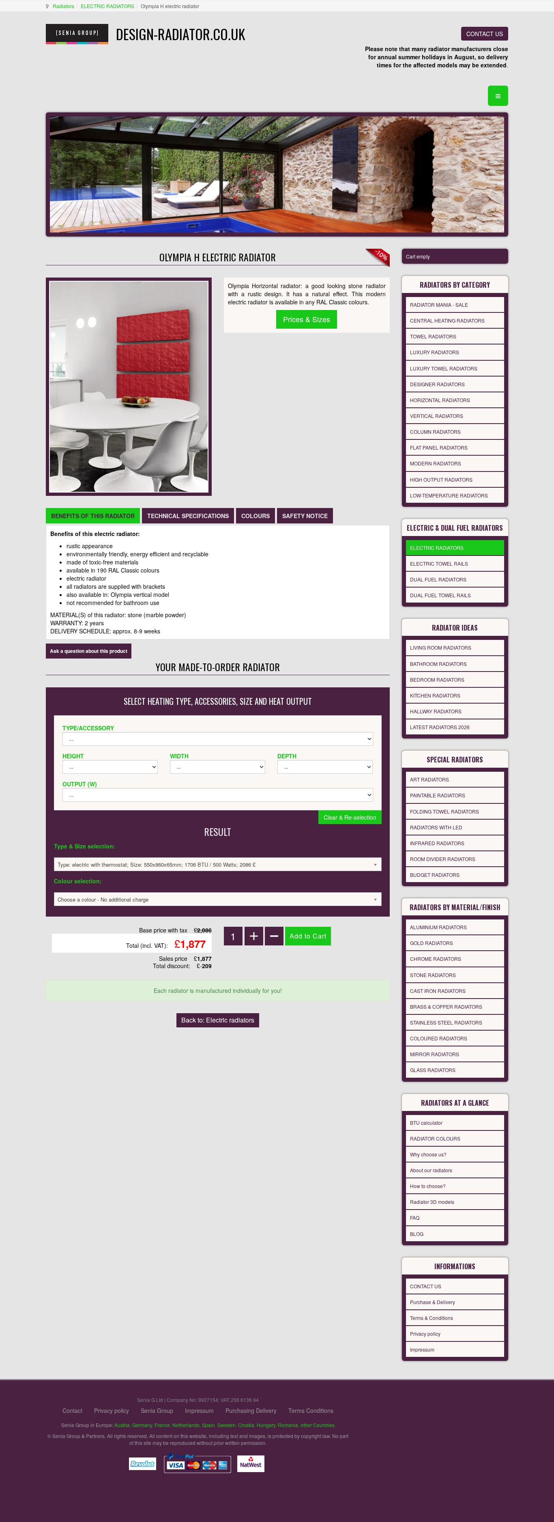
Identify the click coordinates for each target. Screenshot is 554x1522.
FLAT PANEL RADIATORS (439, 447)
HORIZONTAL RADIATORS (440, 399)
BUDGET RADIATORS (435, 874)
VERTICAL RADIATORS (436, 415)
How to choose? (428, 1185)
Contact (72, 1410)
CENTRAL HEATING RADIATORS (447, 320)
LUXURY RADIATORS (434, 352)
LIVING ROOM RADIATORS (440, 647)
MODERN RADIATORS (435, 463)
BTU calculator (426, 1122)
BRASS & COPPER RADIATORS (446, 1006)
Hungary (266, 1424)
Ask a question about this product (88, 650)
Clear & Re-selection (350, 817)
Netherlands (186, 1424)
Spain (208, 1424)
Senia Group (157, 1410)
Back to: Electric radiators (217, 1020)
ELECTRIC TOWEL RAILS (439, 563)
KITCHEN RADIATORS (435, 695)
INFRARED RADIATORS (437, 843)
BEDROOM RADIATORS (437, 679)
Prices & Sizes (306, 319)
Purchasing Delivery (251, 1410)
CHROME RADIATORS (435, 958)
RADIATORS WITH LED (436, 827)
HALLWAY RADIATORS (436, 711)
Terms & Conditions (431, 1317)
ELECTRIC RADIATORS (107, 5)
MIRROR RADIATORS (434, 1054)
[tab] (93, 515)
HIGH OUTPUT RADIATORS (441, 479)
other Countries (318, 1424)
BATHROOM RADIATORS (438, 663)
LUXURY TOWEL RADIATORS (443, 368)
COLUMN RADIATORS (435, 431)
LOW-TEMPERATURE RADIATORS (449, 495)
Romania (288, 1424)
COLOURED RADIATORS (438, 1038)
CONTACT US (484, 34)
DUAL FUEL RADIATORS (438, 579)
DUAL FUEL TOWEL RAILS (440, 595)
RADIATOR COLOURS (435, 1138)
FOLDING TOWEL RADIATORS (444, 811)
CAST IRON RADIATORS (438, 990)
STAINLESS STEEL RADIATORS (446, 1022)
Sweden (226, 1424)
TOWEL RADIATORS (433, 336)
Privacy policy (425, 1333)
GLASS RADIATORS (432, 1069)
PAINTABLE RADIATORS (437, 795)
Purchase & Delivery (432, 1301)
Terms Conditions (310, 1410)
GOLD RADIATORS (431, 942)
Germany (142, 1424)
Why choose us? (428, 1154)
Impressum (422, 1349)
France (162, 1424)
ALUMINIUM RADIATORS (438, 927)
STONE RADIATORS (433, 974)
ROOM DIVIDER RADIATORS (442, 858)
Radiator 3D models (432, 1201)
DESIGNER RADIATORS (437, 384)
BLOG (416, 1233)
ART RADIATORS (429, 779)
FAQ (414, 1217)
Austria (122, 1424)
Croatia (246, 1424)
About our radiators (431, 1170)
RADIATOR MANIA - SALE (439, 304)
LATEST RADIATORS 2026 (440, 726)
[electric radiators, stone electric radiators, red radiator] (129, 386)
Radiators (63, 5)
